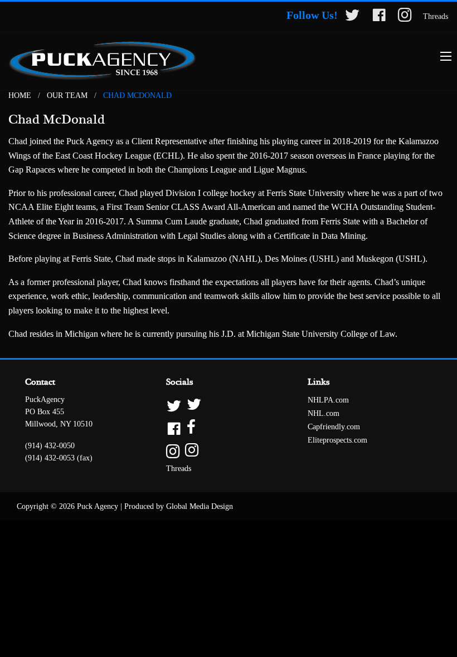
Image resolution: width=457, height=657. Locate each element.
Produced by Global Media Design (178, 506)
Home (19, 95)
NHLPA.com (328, 400)
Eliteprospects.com (337, 440)
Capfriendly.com (334, 427)
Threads (435, 16)
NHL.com (323, 413)
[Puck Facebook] (379, 17)
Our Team (67, 95)
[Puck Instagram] (404, 17)
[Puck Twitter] (352, 17)
